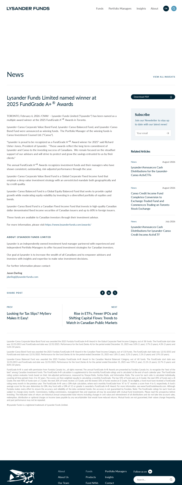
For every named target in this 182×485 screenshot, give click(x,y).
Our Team (63, 483)
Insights (141, 8)
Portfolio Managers (120, 8)
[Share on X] (115, 293)
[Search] (171, 479)
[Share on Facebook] (102, 293)
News (134, 161)
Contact (109, 483)
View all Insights (164, 76)
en (166, 8)
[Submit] (167, 133)
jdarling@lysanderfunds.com (22, 276)
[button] (174, 8)
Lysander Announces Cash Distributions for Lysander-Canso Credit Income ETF (151, 230)
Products (91, 477)
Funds (99, 8)
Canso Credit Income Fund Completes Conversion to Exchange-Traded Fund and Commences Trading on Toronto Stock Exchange (150, 201)
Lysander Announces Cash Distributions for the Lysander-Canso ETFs (149, 171)
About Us (63, 477)
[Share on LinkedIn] (108, 293)
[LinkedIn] (150, 472)
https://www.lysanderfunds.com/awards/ (68, 224)
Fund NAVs (92, 483)
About (154, 8)
